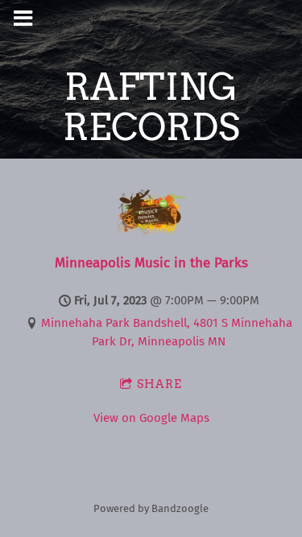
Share (159, 384)
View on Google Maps (151, 418)
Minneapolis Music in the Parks (151, 262)
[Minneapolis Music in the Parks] (151, 232)
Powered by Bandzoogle (151, 508)
